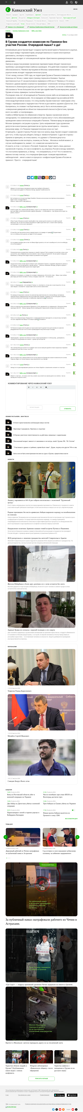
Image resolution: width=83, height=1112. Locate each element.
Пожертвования (44, 1095)
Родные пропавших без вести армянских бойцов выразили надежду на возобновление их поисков (41, 513)
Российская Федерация (26, 21)
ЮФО (49, 24)
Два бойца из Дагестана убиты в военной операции (23, 804)
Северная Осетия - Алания (56, 21)
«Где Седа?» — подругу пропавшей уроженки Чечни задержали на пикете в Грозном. (39, 984)
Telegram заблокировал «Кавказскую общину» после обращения (41, 1068)
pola (21, 282)
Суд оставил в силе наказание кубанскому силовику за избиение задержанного (59, 852)
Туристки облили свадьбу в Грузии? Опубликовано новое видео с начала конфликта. (16, 1069)
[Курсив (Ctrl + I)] (33, 387)
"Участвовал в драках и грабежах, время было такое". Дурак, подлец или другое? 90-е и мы (45, 447)
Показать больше (41, 1078)
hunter (21, 195)
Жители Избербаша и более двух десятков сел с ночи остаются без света (36, 584)
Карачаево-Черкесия (55, 18)
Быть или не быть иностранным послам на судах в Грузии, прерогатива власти (40, 453)
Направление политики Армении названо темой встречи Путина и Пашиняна (38, 528)
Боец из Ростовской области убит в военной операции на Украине (21, 795)
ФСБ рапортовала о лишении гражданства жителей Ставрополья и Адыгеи (37, 538)
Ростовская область (40, 21)
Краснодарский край (69, 18)
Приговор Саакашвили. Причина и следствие (29, 429)
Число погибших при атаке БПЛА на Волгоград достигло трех (57, 795)
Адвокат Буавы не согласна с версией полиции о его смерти (31, 630)
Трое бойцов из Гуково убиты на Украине (59, 803)
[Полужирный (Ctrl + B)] (29, 387)
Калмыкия (44, 18)
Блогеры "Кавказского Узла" (21, 31)
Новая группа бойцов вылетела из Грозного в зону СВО (56, 814)
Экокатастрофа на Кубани (68, 27)
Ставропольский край (12, 24)
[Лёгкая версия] (14, 2)
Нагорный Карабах (11, 21)
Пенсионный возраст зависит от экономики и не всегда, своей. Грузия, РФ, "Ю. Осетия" (44, 441)
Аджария (15, 15)
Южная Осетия (30, 24)
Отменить (67, 408)
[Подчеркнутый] (37, 387)
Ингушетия (22, 18)
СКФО (67, 21)
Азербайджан (30, 15)
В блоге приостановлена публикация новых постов (31, 423)
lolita (21, 249)
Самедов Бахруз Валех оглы (18, 781)
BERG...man (23, 207)
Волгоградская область (64, 15)
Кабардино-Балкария (33, 18)
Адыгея (22, 15)
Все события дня (71, 818)
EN (10, 2)
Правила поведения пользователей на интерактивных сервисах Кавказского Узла (48, 1104)
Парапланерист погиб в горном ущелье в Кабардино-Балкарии (23, 813)
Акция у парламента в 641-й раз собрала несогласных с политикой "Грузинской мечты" (39, 501)
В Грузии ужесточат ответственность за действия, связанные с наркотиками (39, 435)
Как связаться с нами (24, 1095)
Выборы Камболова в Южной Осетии (41, 27)
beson (21, 218)
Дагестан (14, 18)
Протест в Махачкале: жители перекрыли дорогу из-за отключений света (34, 1043)
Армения (38, 15)
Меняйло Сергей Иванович (18, 736)
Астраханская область (49, 15)
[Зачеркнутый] (41, 387)
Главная (8, 31)
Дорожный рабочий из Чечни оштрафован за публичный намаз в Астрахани (22, 852)
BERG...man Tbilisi (37, 31)
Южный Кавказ (41, 24)
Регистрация (34, 407)
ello (21, 315)
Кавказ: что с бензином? (15, 27)
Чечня (22, 24)
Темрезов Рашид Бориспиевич (19, 691)
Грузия (8, 18)
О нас (7, 1095)
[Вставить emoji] (46, 387)
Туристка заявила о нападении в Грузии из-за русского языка (64, 1068)
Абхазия (8, 15)
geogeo (22, 185)
